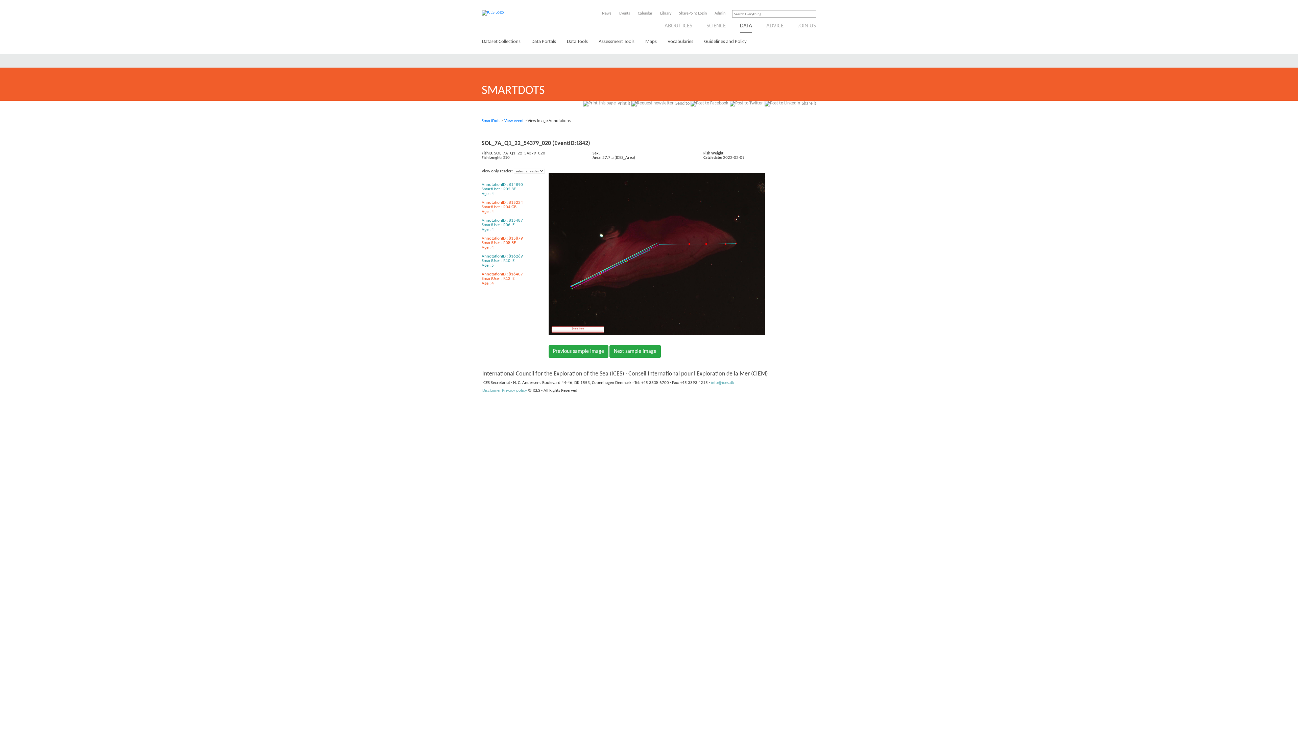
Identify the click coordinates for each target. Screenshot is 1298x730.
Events (624, 13)
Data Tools (577, 41)
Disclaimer (491, 390)
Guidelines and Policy (725, 41)
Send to (682, 103)
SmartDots (491, 121)
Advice (775, 26)
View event (514, 121)
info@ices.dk (722, 383)
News (606, 13)
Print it (624, 103)
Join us (807, 26)
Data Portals (543, 41)
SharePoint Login (693, 13)
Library (665, 13)
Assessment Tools (616, 41)
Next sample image (635, 351)
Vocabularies (680, 41)
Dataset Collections (501, 41)
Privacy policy (514, 390)
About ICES (678, 26)
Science (716, 26)
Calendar (645, 13)
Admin (720, 13)
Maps (651, 41)
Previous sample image (578, 351)
